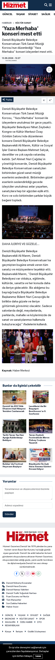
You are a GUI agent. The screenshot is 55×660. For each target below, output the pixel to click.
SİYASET (33, 14)
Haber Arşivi (12, 607)
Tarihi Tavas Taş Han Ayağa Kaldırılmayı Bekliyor (13, 437)
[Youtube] (33, 573)
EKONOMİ (10, 619)
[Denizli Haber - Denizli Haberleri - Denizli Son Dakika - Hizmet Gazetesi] (15, 5)
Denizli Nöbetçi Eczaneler (19, 583)
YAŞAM (20, 14)
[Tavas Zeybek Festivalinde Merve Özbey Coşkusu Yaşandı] (41, 426)
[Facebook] (16, 573)
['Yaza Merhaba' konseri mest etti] (27, 80)
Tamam (38, 656)
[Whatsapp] (38, 573)
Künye (8, 631)
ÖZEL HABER (26, 622)
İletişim (19, 631)
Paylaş (9, 100)
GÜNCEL (7, 14)
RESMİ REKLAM (12, 625)
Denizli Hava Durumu (16, 586)
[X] (22, 573)
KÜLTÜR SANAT (23, 23)
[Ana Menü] (50, 5)
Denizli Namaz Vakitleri (17, 590)
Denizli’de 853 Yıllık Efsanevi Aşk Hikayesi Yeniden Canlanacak (14, 409)
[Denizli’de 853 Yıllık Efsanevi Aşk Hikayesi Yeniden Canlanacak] (14, 397)
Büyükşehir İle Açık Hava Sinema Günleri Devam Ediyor (40, 466)
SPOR (42, 619)
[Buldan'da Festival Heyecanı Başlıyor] (14, 455)
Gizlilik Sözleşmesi (37, 631)
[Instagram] (27, 573)
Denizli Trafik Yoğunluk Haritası (21, 593)
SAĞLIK (45, 14)
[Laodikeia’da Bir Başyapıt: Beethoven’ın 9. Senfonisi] (41, 397)
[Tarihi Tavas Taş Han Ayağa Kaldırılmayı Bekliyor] (14, 426)
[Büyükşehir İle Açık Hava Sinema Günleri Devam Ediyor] (41, 455)
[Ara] (46, 5)
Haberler (7, 23)
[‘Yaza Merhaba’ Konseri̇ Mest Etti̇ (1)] (27, 222)
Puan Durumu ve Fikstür (17, 596)
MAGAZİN (10, 622)
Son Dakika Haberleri (16, 603)
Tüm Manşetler (13, 600)
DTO (39, 622)
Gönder (9, 514)
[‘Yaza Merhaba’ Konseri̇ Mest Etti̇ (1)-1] (27, 346)
